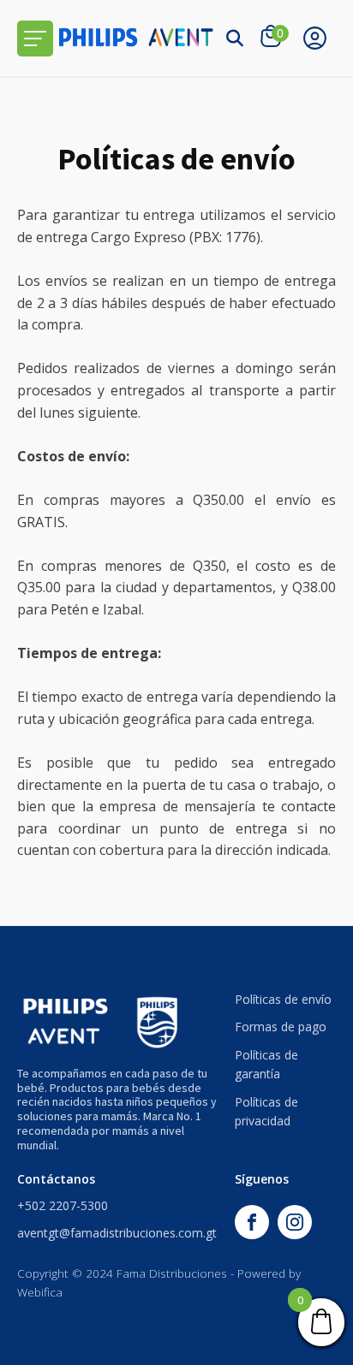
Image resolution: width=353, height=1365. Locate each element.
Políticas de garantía (266, 1064)
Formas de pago (280, 1026)
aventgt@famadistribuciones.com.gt (117, 1233)
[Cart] (273, 37)
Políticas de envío (283, 999)
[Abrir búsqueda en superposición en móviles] (234, 38)
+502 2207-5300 (62, 1205)
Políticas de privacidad (266, 1111)
